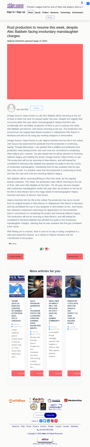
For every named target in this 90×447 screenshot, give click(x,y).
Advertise (74, 426)
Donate (66, 426)
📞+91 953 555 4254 (45, 430)
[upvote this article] (41, 248)
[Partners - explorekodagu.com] (55, 406)
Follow (36, 108)
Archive (43, 426)
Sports (37, 12)
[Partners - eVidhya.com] (17, 399)
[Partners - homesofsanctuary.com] (43, 406)
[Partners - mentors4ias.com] (73, 399)
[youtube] (56, 420)
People (51, 426)
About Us (15, 426)
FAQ (23, 426)
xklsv (45, 439)
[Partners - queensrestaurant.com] (34, 406)
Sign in (11, 12)
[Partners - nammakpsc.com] (54, 399)
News (30, 12)
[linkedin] (48, 420)
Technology (65, 12)
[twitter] (44, 420)
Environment (77, 12)
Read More (22, 373)
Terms (28, 426)
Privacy (36, 426)
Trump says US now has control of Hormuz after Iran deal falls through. (17, 311)
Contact (58, 426)
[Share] (87, 3)
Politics (45, 12)
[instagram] (52, 420)
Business (54, 12)
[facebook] (41, 420)
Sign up (21, 12)
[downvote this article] (46, 248)
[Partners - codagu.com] (36, 399)
